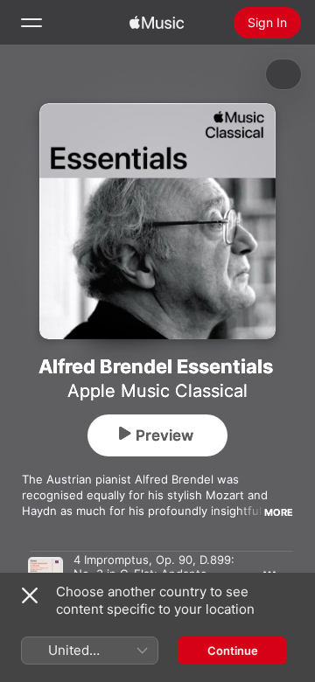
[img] (157, 23)
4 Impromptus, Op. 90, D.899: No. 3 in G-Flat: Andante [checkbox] (154, 567)
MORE (278, 512)
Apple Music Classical (157, 390)
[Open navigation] (31, 22)
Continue (232, 651)
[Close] (30, 595)
